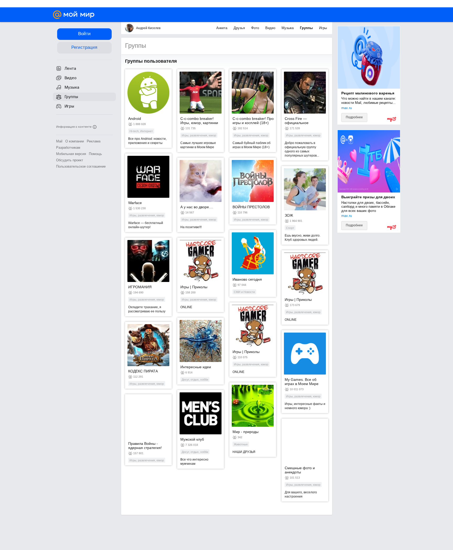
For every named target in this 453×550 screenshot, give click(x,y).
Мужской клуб (192, 439)
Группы (307, 28)
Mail (59, 141)
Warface (135, 203)
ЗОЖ (289, 215)
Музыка (288, 28)
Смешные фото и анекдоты (300, 470)
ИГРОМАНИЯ (140, 287)
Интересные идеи (195, 367)
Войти (84, 33)
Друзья (240, 28)
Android (134, 118)
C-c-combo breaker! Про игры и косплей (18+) (253, 120)
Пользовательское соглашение (81, 166)
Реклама (93, 141)
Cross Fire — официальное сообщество (297, 120)
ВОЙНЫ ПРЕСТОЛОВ (251, 207)
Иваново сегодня (247, 279)
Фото (255, 28)
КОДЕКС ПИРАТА (143, 371)
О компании (74, 141)
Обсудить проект (69, 160)
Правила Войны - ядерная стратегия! (145, 445)
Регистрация (84, 47)
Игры (323, 28)
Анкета (222, 28)
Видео (270, 28)
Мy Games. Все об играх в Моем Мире (302, 381)
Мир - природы (245, 432)
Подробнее (354, 117)
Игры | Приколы (193, 287)
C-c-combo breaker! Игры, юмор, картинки (199, 120)
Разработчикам (68, 147)
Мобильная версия (71, 154)
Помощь (95, 154)
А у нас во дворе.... (196, 207)
